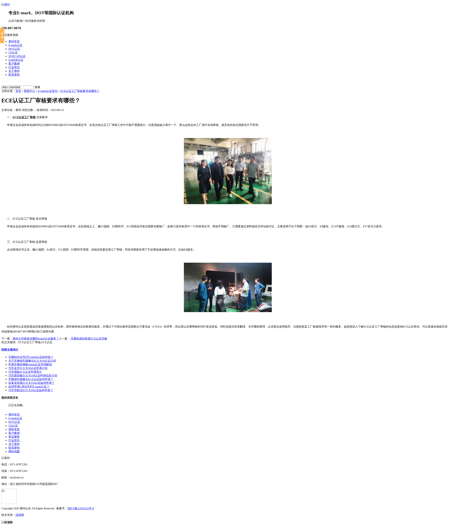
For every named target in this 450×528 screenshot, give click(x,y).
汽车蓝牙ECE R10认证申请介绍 (27, 368)
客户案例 (14, 63)
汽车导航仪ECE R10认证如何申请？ (30, 390)
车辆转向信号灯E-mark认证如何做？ (30, 357)
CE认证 (13, 52)
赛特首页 (14, 41)
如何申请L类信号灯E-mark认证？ (28, 386)
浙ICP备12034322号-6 (81, 508)
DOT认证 (14, 48)
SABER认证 (15, 59)
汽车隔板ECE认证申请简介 (25, 371)
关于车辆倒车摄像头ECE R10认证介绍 (32, 360)
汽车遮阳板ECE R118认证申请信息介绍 (32, 375)
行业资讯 (14, 67)
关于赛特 (14, 70)
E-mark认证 (15, 45)
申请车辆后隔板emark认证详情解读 (30, 364)
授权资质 (14, 429)
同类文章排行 (9, 349)
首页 (18, 90)
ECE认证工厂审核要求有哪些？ (79, 90)
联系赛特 (14, 74)
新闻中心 (29, 90)
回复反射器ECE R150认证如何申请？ (31, 382)
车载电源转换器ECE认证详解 (88, 338)
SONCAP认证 (16, 56)
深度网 (19, 514)
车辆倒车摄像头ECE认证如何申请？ (30, 379)
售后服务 (14, 436)
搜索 (37, 87)
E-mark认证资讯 (47, 90)
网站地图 (14, 451)
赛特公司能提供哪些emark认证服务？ (36, 338)
